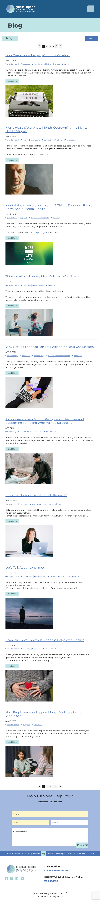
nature (66, 64)
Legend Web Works (55, 893)
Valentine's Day (51, 649)
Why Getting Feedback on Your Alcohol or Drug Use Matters (49, 347)
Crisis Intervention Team (76, 854)
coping (53, 576)
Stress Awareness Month (42, 504)
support (26, 64)
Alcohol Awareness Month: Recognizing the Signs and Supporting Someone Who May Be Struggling (44, 420)
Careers (50, 854)
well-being (11, 431)
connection (49, 140)
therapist (51, 285)
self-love (37, 649)
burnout (59, 504)
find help (26, 285)
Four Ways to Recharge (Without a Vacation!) (38, 55)
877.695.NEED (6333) (56, 870)
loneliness (78, 576)
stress (57, 64)
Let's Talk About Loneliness (25, 567)
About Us (9, 854)
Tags (11, 38)
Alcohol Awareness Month (59, 356)
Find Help (19, 854)
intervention (51, 431)
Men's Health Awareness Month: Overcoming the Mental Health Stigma (46, 129)
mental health (13, 64)
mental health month (40, 218)
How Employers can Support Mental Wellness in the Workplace (43, 714)
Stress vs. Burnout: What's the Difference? (36, 495)
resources (26, 356)
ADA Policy (42, 896)
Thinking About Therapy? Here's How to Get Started (43, 276)
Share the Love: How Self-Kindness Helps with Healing (45, 640)
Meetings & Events (32, 854)
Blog (43, 854)
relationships (12, 356)
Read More (12, 81)
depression (71, 140)
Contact (91, 854)
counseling (35, 140)
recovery (56, 218)
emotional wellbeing (42, 64)
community (39, 356)
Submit (84, 845)
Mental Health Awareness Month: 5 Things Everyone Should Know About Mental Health (49, 207)
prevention (12, 218)
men (25, 140)
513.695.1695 (51, 881)
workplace (38, 725)
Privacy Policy (56, 896)
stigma (60, 140)
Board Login (60, 854)
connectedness (67, 649)
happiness (78, 356)
